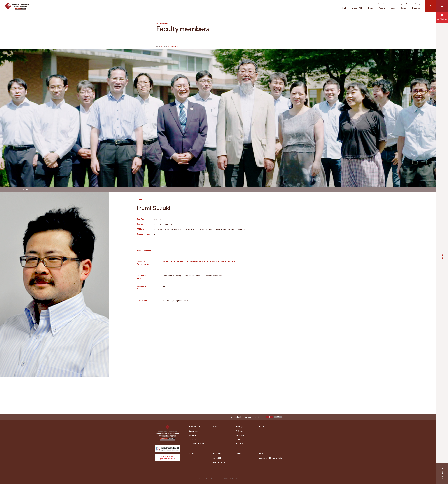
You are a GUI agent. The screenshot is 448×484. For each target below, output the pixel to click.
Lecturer (239, 439)
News (370, 8)
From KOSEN (217, 458)
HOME (343, 8)
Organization (193, 431)
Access (408, 4)
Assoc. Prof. (240, 435)
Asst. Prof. (240, 443)
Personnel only (396, 4)
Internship (192, 439)
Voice (385, 4)
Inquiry (417, 4)
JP (430, 6)
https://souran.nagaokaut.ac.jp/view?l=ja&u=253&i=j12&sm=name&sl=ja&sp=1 (199, 261)
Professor (239, 431)
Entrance (416, 8)
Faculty (382, 8)
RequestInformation (442, 19)
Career (404, 8)
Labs (393, 8)
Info (378, 4)
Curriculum (193, 435)
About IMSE (357, 8)
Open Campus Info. (219, 462)
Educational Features (196, 443)
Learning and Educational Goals (270, 458)
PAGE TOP (442, 475)
